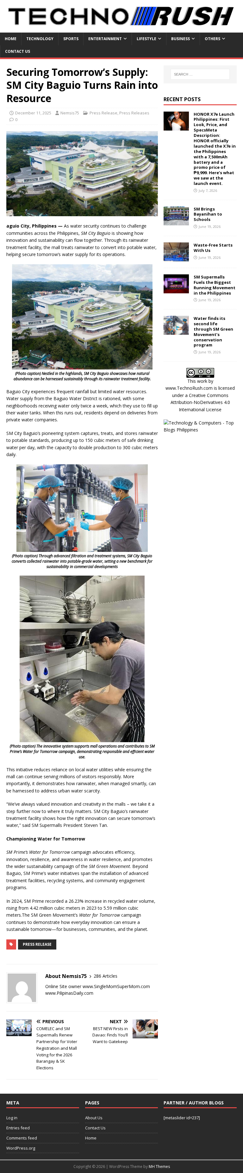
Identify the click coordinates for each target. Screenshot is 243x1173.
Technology (39, 38)
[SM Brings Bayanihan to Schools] (176, 221)
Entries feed (18, 1128)
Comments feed (21, 1138)
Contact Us (17, 51)
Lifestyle (146, 38)
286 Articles (105, 976)
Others (212, 38)
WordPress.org (20, 1148)
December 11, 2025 (33, 113)
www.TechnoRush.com (189, 388)
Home (10, 38)
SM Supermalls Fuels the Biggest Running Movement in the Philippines (214, 285)
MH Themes (159, 1166)
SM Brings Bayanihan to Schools (208, 214)
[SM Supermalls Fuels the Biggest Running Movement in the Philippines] (176, 289)
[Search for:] (200, 74)
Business (180, 38)
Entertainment (105, 38)
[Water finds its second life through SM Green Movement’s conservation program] (176, 331)
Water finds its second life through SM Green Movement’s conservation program (213, 331)
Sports (70, 38)
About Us (94, 1118)
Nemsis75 (69, 113)
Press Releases (134, 113)
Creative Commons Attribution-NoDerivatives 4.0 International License (200, 402)
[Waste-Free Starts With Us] (176, 257)
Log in (11, 1118)
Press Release (103, 113)
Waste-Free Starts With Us (213, 247)
